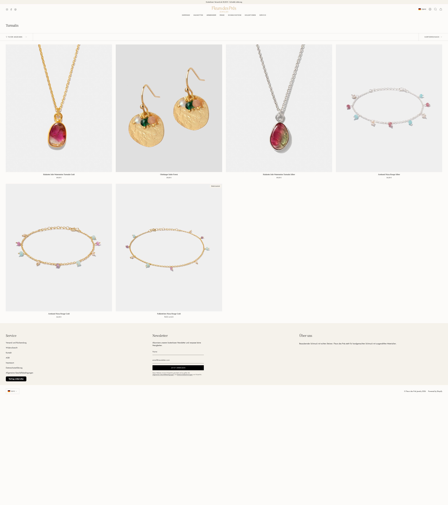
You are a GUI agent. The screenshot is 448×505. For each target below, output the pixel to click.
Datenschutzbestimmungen (185, 375)
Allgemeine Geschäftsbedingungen (19, 372)
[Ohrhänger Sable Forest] (169, 108)
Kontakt (9, 352)
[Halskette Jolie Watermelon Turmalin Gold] (59, 108)
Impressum (10, 362)
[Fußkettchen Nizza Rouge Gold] (169, 247)
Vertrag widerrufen (16, 379)
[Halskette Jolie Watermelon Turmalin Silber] (279, 108)
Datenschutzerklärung (14, 367)
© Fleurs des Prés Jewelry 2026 (415, 391)
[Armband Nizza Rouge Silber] (389, 108)
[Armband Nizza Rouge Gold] (59, 247)
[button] (234, 15)
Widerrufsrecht (11, 347)
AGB (8, 357)
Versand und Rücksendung (16, 342)
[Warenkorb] (440, 9)
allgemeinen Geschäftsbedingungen (163, 375)
